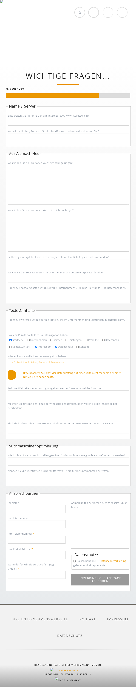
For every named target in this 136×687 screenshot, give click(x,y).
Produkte (93, 340)
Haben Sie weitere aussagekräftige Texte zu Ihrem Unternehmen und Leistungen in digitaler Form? (66, 319)
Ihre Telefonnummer (21, 533)
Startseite (18, 340)
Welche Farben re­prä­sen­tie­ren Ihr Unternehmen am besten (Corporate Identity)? (56, 272)
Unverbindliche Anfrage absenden (100, 580)
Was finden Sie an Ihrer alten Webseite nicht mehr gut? (40, 210)
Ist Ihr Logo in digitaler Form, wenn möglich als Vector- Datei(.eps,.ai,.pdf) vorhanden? (58, 257)
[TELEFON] (122, 12)
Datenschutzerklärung (112, 561)
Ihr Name (14, 502)
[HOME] (79, 12)
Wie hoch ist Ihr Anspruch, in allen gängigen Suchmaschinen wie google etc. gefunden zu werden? (66, 455)
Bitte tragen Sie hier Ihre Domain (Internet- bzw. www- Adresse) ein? (48, 115)
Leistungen (75, 340)
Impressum (44, 346)
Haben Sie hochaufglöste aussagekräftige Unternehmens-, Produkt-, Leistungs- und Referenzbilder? (67, 288)
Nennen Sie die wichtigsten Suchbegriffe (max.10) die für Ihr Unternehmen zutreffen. (58, 471)
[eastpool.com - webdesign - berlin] (68, 669)
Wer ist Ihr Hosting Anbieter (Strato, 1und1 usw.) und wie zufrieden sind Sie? (53, 131)
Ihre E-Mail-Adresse (20, 549)
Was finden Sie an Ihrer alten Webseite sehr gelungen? (40, 163)
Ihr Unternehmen (18, 518)
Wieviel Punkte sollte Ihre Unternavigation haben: (37, 356)
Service (57, 340)
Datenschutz (65, 346)
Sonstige (84, 346)
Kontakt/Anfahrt (21, 346)
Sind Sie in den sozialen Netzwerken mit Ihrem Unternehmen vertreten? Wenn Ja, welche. (61, 423)
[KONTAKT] (108, 12)
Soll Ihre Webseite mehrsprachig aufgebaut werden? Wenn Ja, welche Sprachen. (55, 388)
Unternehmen (38, 340)
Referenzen (112, 340)
